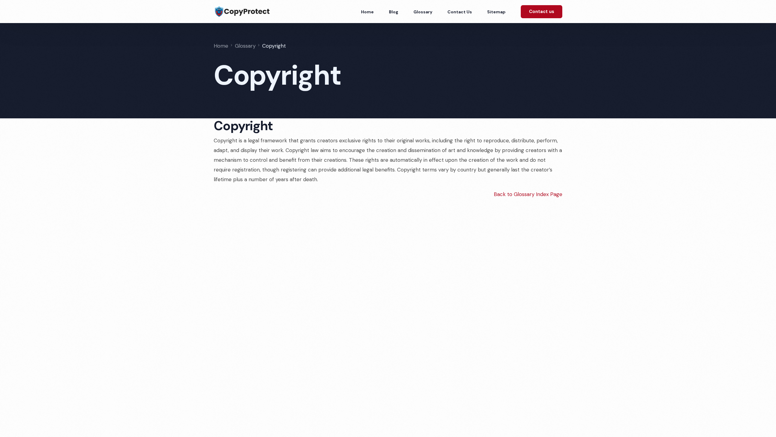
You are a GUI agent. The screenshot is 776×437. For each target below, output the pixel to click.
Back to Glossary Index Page (528, 194)
